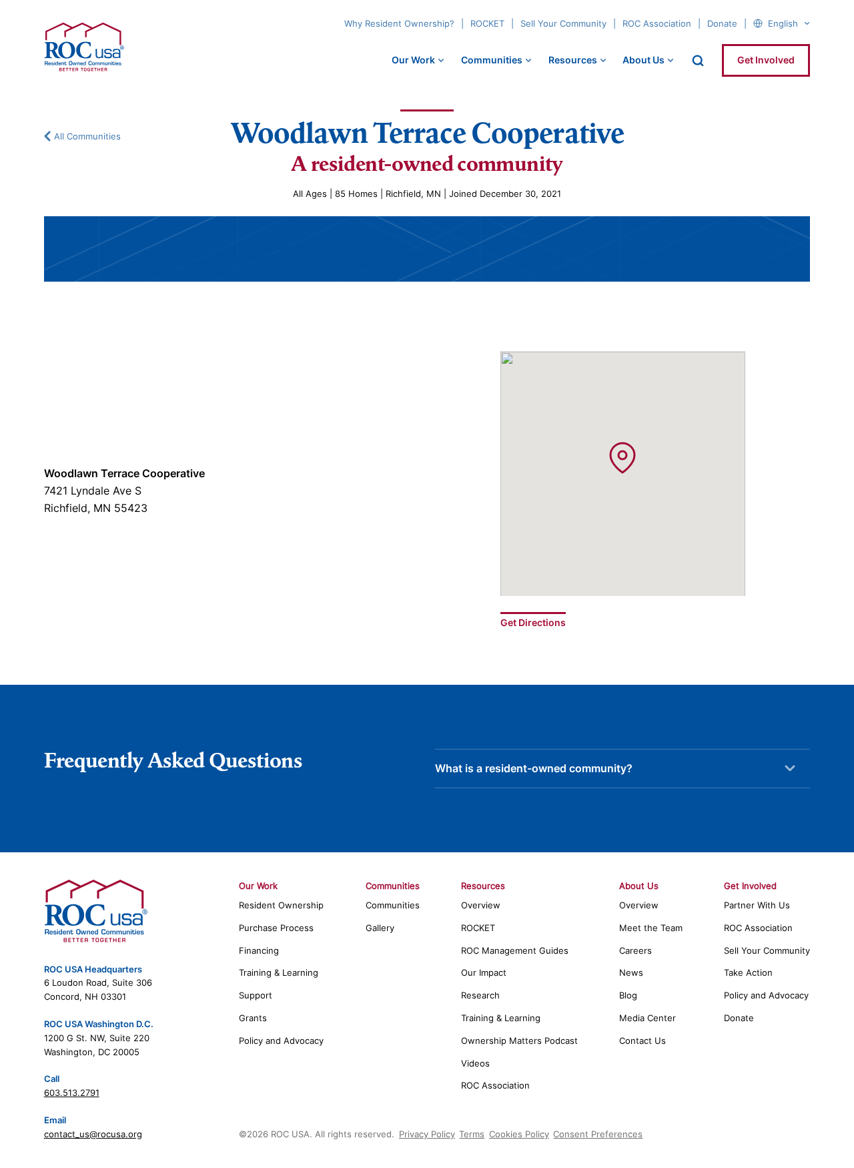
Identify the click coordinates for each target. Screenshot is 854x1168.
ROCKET (487, 23)
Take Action (748, 972)
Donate (722, 23)
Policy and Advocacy (281, 1040)
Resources (572, 59)
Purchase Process (276, 927)
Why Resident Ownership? (399, 23)
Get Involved (766, 59)
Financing (259, 950)
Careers (635, 950)
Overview (480, 905)
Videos (475, 1063)
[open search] (698, 60)
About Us (643, 59)
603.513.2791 (71, 1092)
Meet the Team (651, 927)
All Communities (87, 136)
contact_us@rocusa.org (93, 1134)
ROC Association (656, 23)
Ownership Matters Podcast (519, 1040)
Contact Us (642, 1040)
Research (480, 995)
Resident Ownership (281, 905)
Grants (253, 1017)
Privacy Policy (427, 1134)
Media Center (647, 1017)
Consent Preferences (598, 1134)
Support (255, 995)
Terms (471, 1134)
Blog (628, 995)
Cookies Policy (519, 1134)
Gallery (380, 927)
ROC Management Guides (514, 950)
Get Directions (533, 622)
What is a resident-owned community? (533, 768)
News (631, 972)
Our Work (413, 59)
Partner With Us (757, 905)
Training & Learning (278, 972)
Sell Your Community (563, 23)
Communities (491, 59)
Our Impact (483, 972)
